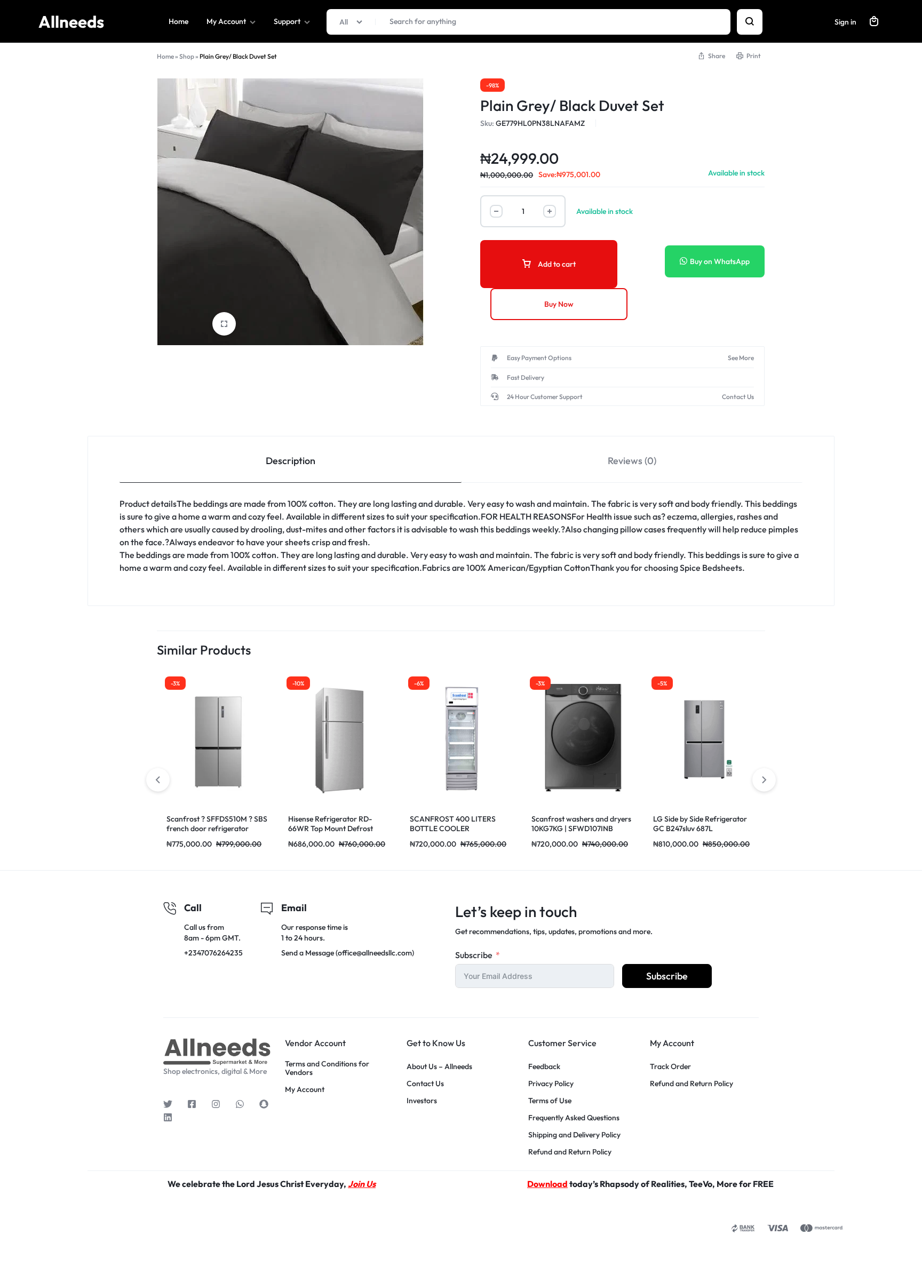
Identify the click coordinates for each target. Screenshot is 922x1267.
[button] (764, 780)
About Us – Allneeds (439, 1066)
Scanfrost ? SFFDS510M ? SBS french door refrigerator (216, 823)
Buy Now (559, 304)
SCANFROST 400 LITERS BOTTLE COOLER (453, 823)
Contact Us (425, 1083)
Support (287, 21)
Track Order (670, 1066)
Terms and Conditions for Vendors (327, 1068)
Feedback (544, 1066)
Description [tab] (290, 461)
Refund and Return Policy (569, 1152)
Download (547, 1183)
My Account (226, 21)
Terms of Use (549, 1100)
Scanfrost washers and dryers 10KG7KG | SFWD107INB (581, 823)
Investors (422, 1100)
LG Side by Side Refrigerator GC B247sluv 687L (700, 823)
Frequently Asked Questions (573, 1117)
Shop (186, 56)
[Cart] (874, 22)
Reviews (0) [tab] (632, 461)
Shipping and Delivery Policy (574, 1134)
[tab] (291, 459)
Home (178, 21)
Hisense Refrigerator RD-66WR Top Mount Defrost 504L (330, 828)
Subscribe (473, 955)
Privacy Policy (551, 1083)
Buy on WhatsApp (720, 261)
